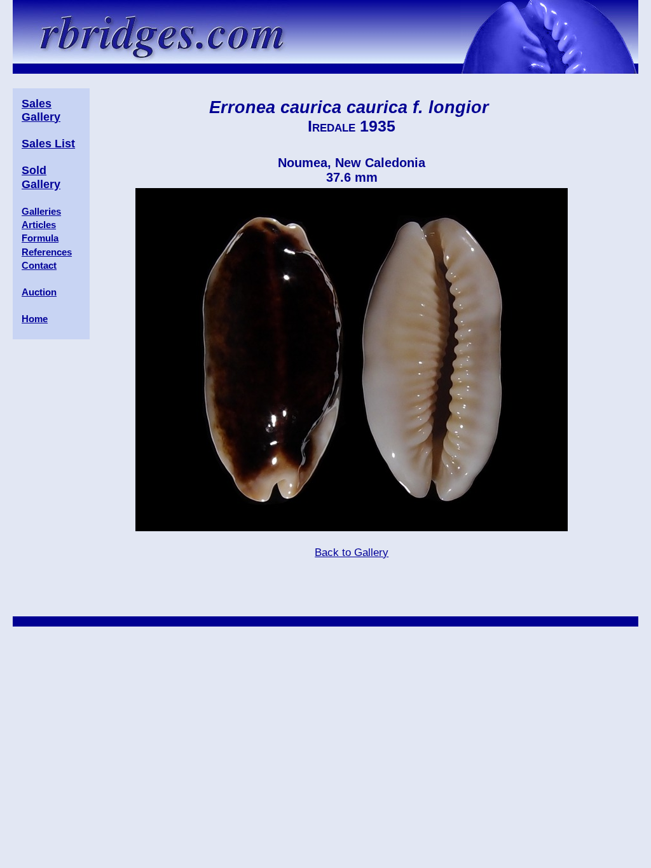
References (47, 252)
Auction (39, 292)
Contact (39, 265)
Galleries (41, 211)
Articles (39, 224)
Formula (40, 238)
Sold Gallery (41, 177)
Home (35, 318)
